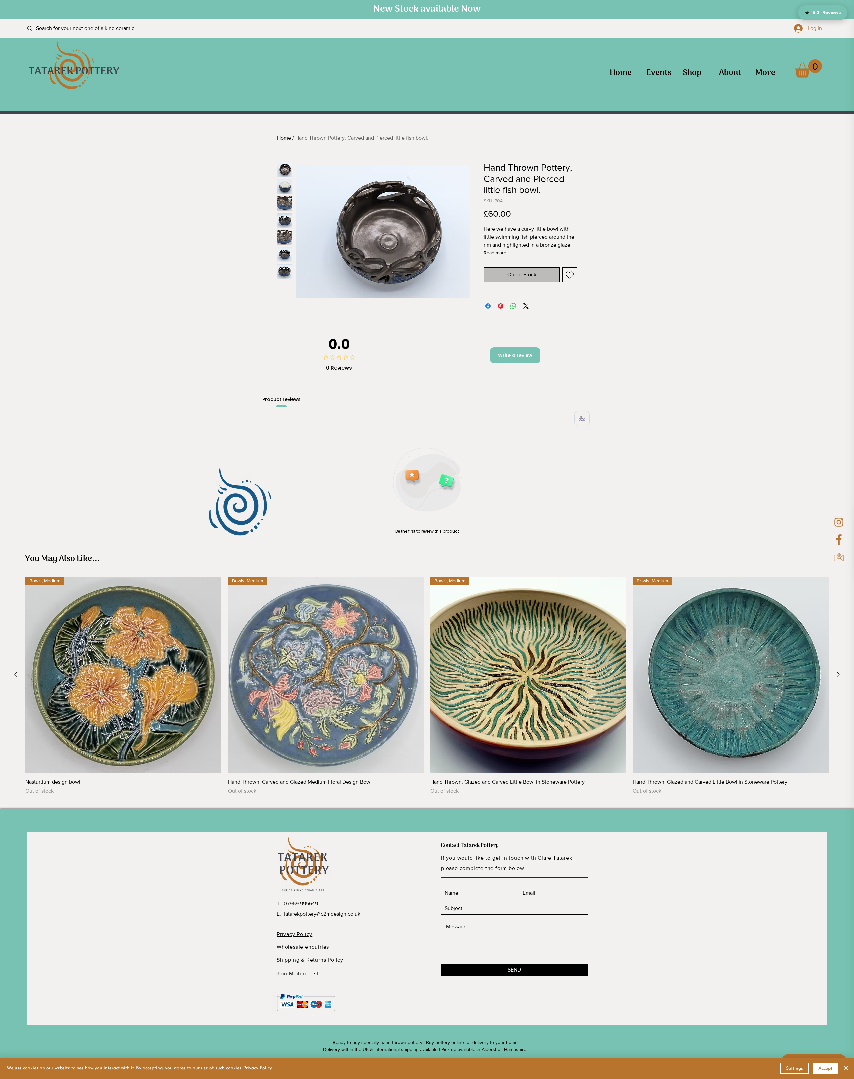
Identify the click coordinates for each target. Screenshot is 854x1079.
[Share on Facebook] (488, 306)
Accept (825, 1068)
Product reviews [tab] (281, 399)
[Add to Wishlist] (569, 274)
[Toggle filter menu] (582, 418)
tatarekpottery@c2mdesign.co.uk (322, 914)
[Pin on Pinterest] (501, 306)
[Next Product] (838, 674)
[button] (808, 68)
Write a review (515, 355)
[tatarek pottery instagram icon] (839, 522)
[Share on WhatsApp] (513, 306)
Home (284, 138)
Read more (495, 252)
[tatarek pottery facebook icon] (839, 540)
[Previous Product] (16, 674)
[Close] (846, 1068)
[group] (427, 686)
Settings (794, 1068)
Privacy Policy (257, 1068)
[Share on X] (526, 306)
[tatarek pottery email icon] (839, 557)
